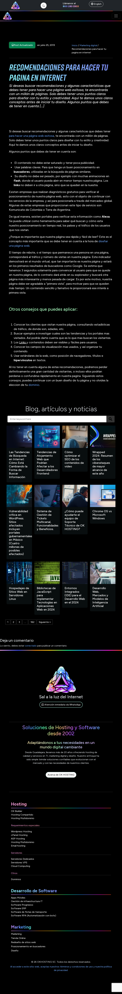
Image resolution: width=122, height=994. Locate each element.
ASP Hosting (18, 838)
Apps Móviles (18, 897)
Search (110, 419)
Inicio (75, 45)
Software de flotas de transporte (29, 912)
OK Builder (16, 811)
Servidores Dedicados (22, 859)
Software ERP (18, 908)
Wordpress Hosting (21, 831)
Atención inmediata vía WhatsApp (62, 704)
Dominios (16, 879)
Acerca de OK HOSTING (61, 774)
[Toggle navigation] (116, 16)
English (97, 4)
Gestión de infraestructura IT (27, 901)
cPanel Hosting (19, 835)
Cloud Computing (20, 866)
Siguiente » (45, 622)
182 (32, 622)
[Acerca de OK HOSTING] (61, 778)
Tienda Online (18, 938)
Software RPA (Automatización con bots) (33, 915)
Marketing (16, 934)
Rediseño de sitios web (23, 942)
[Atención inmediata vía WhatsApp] (61, 708)
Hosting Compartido (22, 814)
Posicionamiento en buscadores (28, 946)
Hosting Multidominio (22, 818)
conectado (31, 645)
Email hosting (18, 845)
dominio (34, 385)
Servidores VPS (19, 862)
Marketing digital (88, 45)
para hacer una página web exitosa (31, 136)
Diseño (14, 950)
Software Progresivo (22, 904)
